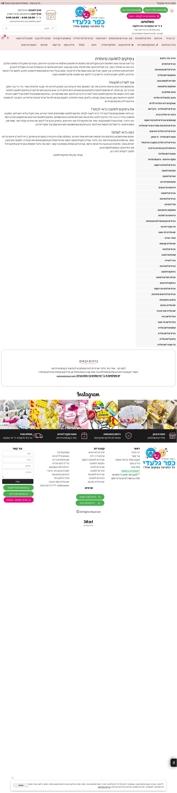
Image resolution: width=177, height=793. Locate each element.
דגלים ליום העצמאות (59, 467)
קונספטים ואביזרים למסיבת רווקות (160, 120)
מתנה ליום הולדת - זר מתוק (163, 136)
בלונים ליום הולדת (168, 338)
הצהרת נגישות (130, 471)
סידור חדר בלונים (168, 58)
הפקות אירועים (28, 45)
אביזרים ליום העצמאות (165, 69)
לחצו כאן (114, 151)
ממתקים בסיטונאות (167, 86)
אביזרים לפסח (169, 249)
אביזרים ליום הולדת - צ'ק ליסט (162, 108)
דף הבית (170, 38)
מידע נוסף (69, 45)
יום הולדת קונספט (168, 243)
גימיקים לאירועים (168, 282)
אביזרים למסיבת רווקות (165, 164)
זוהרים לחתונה (169, 176)
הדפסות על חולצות (167, 215)
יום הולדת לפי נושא (167, 232)
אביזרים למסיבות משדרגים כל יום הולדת (157, 125)
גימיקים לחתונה (168, 271)
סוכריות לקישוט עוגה (166, 80)
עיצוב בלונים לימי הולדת (165, 97)
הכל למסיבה (170, 204)
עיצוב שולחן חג (169, 91)
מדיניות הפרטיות (104, 786)
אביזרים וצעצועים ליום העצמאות (161, 220)
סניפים (44, 45)
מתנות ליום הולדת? (167, 153)
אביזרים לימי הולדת (83, 38)
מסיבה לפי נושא (24, 38)
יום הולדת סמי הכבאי (166, 310)
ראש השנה (101, 38)
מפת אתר (135, 467)
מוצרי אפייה (170, 237)
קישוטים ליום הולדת (167, 327)
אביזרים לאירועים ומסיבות (164, 294)
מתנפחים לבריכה (168, 181)
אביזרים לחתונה (168, 193)
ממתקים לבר (63, 452)
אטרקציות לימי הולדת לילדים (162, 103)
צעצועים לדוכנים (60, 456)
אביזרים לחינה (97, 467)
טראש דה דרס (97, 456)
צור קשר (56, 45)
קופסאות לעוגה (168, 254)
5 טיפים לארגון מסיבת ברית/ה (162, 148)
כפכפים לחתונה (169, 170)
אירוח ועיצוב (124, 45)
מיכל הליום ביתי (168, 316)
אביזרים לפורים (169, 63)
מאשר (20, 785)
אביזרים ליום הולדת (167, 333)
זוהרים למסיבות (143, 38)
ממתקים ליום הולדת (167, 75)
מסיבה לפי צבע (43, 38)
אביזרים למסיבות (168, 198)
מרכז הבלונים (169, 45)
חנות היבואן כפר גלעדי (58, 470)
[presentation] (3, 3)
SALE (82, 45)
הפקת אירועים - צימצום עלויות (162, 159)
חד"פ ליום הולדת (60, 463)
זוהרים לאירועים (97, 452)
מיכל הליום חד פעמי (167, 322)
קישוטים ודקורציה (62, 38)
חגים (94, 45)
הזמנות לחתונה (97, 463)
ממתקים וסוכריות (146, 45)
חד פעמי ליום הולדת (166, 344)
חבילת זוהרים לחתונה (166, 277)
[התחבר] (7, 38)
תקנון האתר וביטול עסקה (127, 459)
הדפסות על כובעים (167, 187)
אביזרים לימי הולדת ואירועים (163, 131)
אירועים (158, 38)
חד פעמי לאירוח (168, 226)
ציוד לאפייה (170, 260)
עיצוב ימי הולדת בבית (166, 114)
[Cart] (2, 38)
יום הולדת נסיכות (168, 305)
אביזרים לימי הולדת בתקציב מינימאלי (158, 142)
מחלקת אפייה (109, 45)
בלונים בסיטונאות (168, 299)
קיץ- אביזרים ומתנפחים (120, 38)
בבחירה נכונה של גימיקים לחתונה (109, 117)
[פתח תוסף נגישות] (174, 763)
